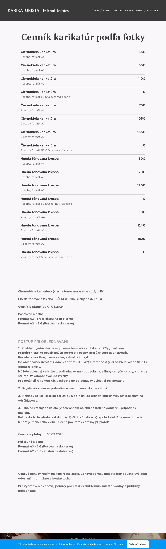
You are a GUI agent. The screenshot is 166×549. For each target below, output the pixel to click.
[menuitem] (96, 10)
